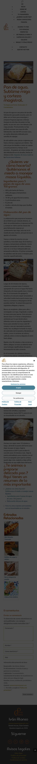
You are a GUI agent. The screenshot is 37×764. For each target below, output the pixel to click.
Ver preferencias (18, 398)
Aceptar (18, 388)
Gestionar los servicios (18, 384)
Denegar (18, 393)
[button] (34, 361)
